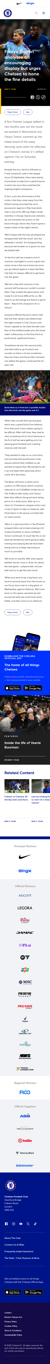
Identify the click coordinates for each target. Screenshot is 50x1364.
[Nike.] (19, 3)
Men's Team (10, 89)
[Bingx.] (30, 3)
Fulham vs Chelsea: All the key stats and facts (16, 798)
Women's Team (11, 760)
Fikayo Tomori (12, 112)
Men (27, 112)
